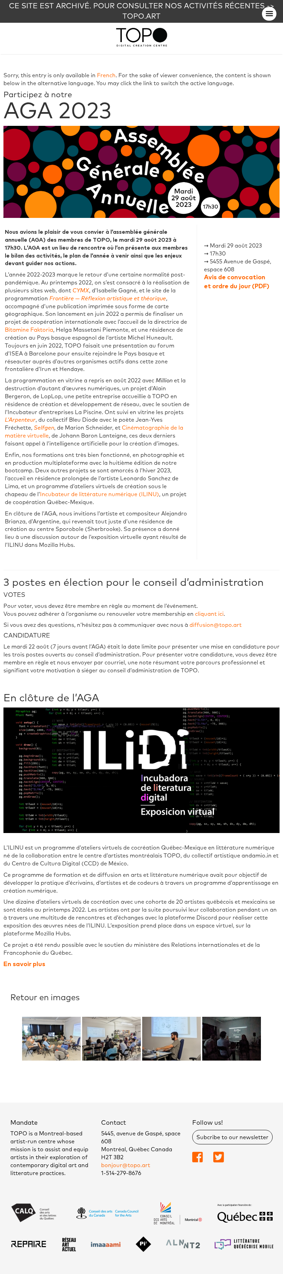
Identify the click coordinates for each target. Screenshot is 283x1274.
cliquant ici (209, 614)
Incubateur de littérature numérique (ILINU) (99, 494)
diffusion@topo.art (215, 625)
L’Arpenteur (20, 420)
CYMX (80, 290)
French (106, 75)
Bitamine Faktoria (29, 330)
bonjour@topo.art (125, 1165)
